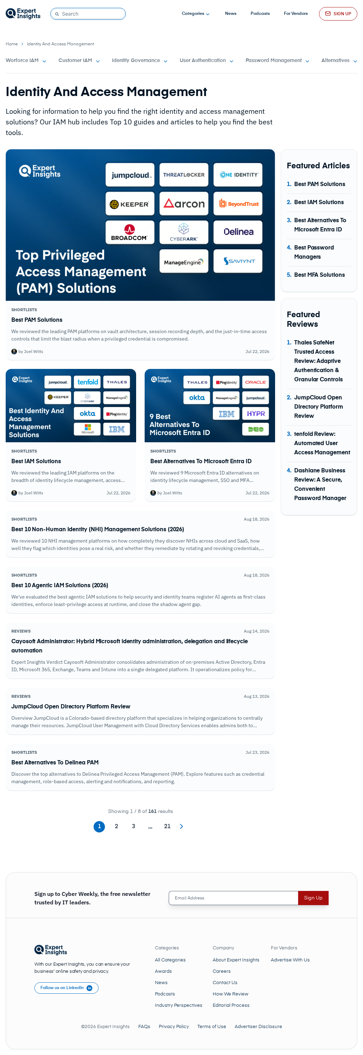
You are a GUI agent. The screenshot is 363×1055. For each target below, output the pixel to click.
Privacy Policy (174, 1027)
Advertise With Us (290, 960)
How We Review (230, 994)
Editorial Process (231, 1005)
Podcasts (260, 14)
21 (167, 827)
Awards (163, 971)
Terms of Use (211, 1027)
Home (12, 44)
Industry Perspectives (178, 1005)
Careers (222, 971)
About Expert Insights (236, 960)
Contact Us (225, 983)
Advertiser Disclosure (258, 1027)
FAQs (144, 1027)
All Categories (170, 960)
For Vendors (296, 14)
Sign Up (313, 898)
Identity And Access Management (60, 44)
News (230, 14)
